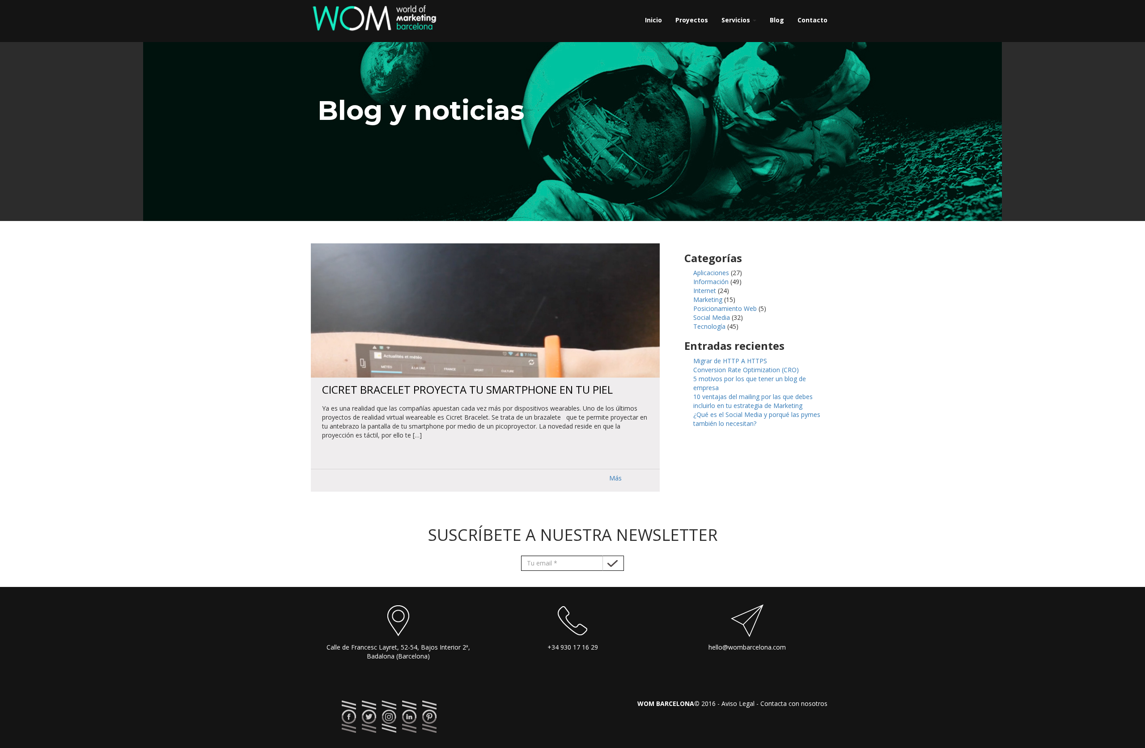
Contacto (812, 20)
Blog (777, 20)
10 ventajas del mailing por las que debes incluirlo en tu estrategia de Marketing (753, 401)
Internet (704, 290)
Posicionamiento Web (725, 308)
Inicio (653, 20)
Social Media (711, 317)
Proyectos (691, 20)
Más (615, 478)
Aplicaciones (711, 272)
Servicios (736, 20)
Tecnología (709, 326)
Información (711, 281)
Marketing (707, 299)
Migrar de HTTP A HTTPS (730, 361)
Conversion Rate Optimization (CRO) (746, 370)
